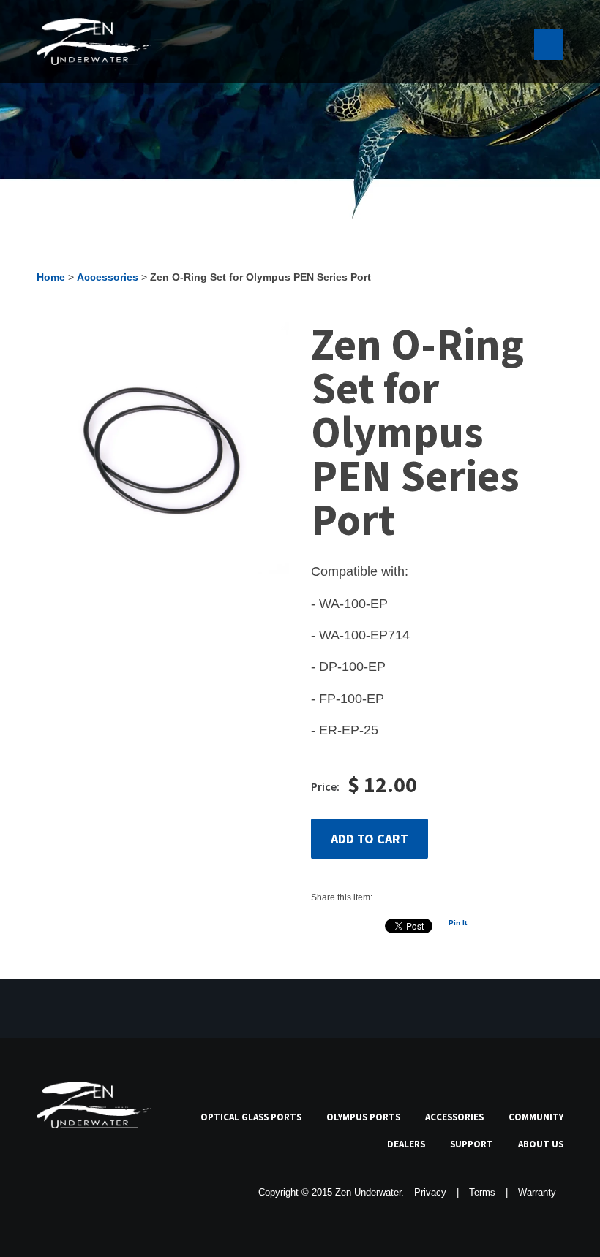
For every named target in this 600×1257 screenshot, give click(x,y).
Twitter (79, 1191)
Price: (325, 786)
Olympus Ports (363, 1117)
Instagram (147, 1191)
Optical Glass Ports (250, 1117)
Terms (482, 1193)
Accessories (454, 1117)
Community (536, 1117)
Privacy (430, 1193)
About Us (540, 1144)
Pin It (458, 923)
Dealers (406, 1144)
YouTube (113, 1191)
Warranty (537, 1193)
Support (471, 1144)
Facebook (46, 1191)
